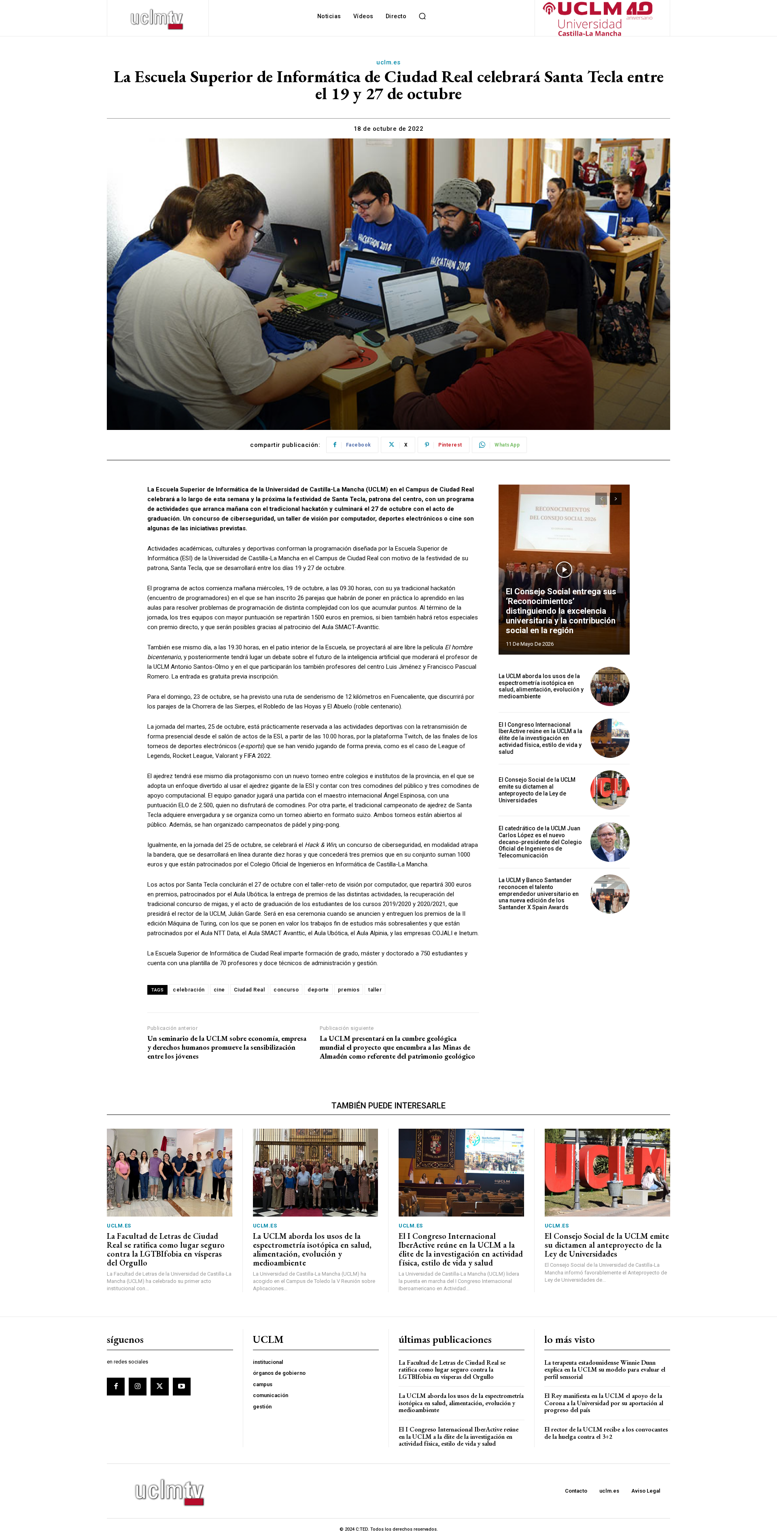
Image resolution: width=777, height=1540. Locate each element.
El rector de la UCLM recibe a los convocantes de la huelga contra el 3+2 (606, 1433)
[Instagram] (137, 1386)
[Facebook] (116, 1386)
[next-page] (616, 499)
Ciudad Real (249, 990)
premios (349, 990)
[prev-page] (601, 499)
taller (375, 990)
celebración (189, 990)
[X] (159, 1386)
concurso (286, 990)
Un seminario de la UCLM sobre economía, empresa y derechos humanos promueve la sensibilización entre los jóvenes (226, 1047)
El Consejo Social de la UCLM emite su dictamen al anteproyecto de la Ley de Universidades (537, 789)
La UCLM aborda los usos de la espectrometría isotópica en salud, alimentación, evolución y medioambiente (541, 686)
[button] (422, 16)
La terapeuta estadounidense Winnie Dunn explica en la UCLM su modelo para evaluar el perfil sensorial (604, 1369)
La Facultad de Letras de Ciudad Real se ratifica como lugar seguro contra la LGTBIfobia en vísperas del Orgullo (166, 1249)
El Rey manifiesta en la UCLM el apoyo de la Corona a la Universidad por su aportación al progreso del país (603, 1402)
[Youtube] (182, 1386)
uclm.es (388, 62)
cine (219, 990)
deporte (318, 990)
